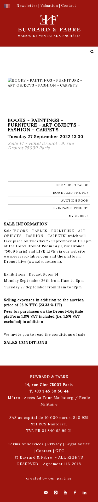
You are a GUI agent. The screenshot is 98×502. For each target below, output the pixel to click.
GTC (59, 450)
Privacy (54, 444)
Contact (44, 450)
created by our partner (49, 478)
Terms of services (26, 444)
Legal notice (77, 444)
